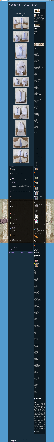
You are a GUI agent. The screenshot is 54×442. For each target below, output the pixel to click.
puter (35, 107)
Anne (12, 178)
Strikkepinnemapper (40, 220)
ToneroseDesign (37, 229)
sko (35, 370)
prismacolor (36, 357)
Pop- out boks (36, 351)
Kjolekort (36, 318)
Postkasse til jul (37, 356)
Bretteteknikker (36, 292)
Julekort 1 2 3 (36, 313)
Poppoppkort (36, 353)
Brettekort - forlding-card (37, 290)
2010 (35, 163)
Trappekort (36, 385)
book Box (36, 285)
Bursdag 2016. (36, 65)
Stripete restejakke (40, 204)
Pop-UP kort (36, 352)
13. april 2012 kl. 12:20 (14, 170)
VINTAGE (36, 250)
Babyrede (36, 52)
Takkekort (36, 122)
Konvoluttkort (36, 95)
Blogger (29, 439)
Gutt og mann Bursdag (37, 79)
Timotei (36, 219)
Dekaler (36, 69)
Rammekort (36, 359)
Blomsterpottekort (37, 281)
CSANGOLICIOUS (37, 227)
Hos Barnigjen (37, 263)
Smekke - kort (36, 372)
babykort (35, 404)
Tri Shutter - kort (37, 386)
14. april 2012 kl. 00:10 (14, 231)
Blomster (36, 280)
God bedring (43, 413)
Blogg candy (36, 55)
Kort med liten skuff (37, 325)
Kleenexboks (36, 320)
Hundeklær (36, 80)
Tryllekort (36, 387)
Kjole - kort (36, 317)
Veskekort (36, 392)
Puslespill (36, 106)
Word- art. (36, 396)
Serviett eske (36, 364)
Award (40, 403)
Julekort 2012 (36, 85)
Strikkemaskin (36, 115)
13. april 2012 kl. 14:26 (14, 182)
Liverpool (36, 101)
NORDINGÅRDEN (37, 252)
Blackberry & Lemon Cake (38, 233)
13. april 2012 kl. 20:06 (14, 214)
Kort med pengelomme (37, 326)
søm (35, 119)
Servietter (39, 424)
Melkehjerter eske (37, 343)
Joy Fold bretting (37, 312)
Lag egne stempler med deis (38, 334)
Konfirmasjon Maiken (38, 149)
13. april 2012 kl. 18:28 (14, 202)
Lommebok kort (36, 422)
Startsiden (21, 252)
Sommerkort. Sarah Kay (37, 114)
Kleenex (36, 319)
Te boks (36, 379)
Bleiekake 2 (36, 279)
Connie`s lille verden (24, 5)
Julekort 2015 (36, 88)
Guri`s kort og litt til (37, 191)
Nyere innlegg (11, 252)
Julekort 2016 (36, 89)
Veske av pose (36, 390)
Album (35, 48)
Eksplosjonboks (37, 148)
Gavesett (40, 413)
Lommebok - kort (37, 337)
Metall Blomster (37, 344)
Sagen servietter (42, 423)
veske (35, 128)
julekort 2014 (36, 87)
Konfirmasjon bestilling (37, 94)
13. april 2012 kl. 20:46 (14, 225)
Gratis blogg (35, 31)
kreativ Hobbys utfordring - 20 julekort (38, 420)
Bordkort (36, 59)
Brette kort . (36, 60)
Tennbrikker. (35, 428)
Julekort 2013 (36, 86)
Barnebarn (36, 53)
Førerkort (36, 74)
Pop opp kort (36, 350)
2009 (35, 164)
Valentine (36, 127)
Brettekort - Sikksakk (37, 291)
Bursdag (36, 62)
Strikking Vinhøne (36, 426)
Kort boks (36, 324)
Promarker (36, 358)
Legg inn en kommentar (13, 249)
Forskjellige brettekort (37, 304)
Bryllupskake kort (37, 293)
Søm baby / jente (37, 377)
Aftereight (36, 271)
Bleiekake (36, 54)
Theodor (36, 125)
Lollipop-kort (36, 102)
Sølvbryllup (36, 118)
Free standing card (37, 305)
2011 (35, 162)
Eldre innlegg (30, 252)
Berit (12, 195)
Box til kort (36, 287)
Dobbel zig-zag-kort (37, 297)
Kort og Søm (13, 227)
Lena (12, 190)
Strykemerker (41, 426)
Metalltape (36, 347)
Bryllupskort (36, 61)
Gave (35, 75)
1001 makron (36, 240)
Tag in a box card (37, 378)
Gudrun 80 (37, 153)
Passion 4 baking (37, 232)
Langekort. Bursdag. (37, 99)
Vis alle (44, 224)
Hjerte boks (36, 310)
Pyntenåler (36, 108)
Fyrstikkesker (36, 73)
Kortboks (36, 327)
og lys (42, 422)
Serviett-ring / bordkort (37, 365)
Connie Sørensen (36, 399)
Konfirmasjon (36, 93)
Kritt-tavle (36, 98)
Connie (38, 14)
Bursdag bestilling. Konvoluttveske (39, 67)
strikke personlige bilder (37, 376)
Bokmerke (36, 284)
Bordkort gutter (36, 286)
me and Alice (36, 245)
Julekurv (36, 314)
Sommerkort (36, 113)
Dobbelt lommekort (37, 298)
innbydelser (36, 81)
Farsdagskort (36, 72)
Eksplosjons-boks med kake (38, 300)
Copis (35, 294)
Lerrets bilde (36, 100)
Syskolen (36, 211)
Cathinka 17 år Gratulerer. (38, 147)
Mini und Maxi (37, 186)
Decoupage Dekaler (37, 68)
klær (35, 92)
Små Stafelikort (37, 373)
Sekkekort (37, 424)
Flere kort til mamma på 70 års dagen (40, 157)
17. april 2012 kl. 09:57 (14, 247)
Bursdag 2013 (36, 408)
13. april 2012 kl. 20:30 (14, 219)
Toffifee (36, 126)
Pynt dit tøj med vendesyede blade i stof (39, 209)
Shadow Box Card (37, 366)
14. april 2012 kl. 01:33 (14, 237)
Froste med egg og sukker (38, 306)
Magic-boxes (36, 338)
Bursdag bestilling (37, 66)
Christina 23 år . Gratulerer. (39, 156)
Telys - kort (36, 383)
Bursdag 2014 (42, 408)
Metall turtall (36, 345)
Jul (35, 82)
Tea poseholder (36, 380)
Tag (35, 120)
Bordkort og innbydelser (38, 152)
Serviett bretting (37, 363)
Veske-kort (36, 391)
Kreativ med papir (37, 172)
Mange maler (36, 339)
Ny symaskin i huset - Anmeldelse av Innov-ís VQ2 (40, 216)
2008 (35, 165)
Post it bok (36, 105)
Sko (35, 371)
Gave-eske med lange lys (38, 307)
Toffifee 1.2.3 (36, 384)
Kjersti (12, 239)
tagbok (35, 121)
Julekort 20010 (39, 415)
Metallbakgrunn (36, 346)
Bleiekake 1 (36, 278)
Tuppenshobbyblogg (14, 172)
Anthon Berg (36, 49)
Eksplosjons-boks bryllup (38, 299)
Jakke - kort (36, 311)
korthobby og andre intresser (38, 196)
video (35, 393)
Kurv (35, 330)
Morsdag (40, 422)
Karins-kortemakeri (37, 181)
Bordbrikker (35, 406)
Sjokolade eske (36, 112)
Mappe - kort (36, 340)
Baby (35, 272)
